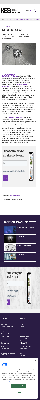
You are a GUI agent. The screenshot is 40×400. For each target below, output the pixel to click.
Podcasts (3, 331)
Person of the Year (5, 351)
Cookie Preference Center (19, 391)
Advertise (22, 353)
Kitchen (22, 324)
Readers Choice (4, 346)
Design (21, 329)
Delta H (18, 84)
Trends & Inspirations (6, 336)
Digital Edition (23, 348)
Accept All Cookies (19, 386)
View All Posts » (5, 322)
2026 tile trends (28, 19)
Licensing (22, 355)
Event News (4, 329)
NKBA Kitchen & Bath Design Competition (8, 354)
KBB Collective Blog (6, 333)
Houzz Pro (9, 19)
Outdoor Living (23, 338)
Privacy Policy (6, 381)
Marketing (22, 333)
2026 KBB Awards (18, 19)
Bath (21, 322)
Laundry (22, 331)
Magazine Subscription (25, 346)
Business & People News (7, 326)
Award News (4, 324)
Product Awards (5, 348)
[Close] (35, 361)
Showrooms (23, 340)
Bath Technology (14, 196)
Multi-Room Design (24, 336)
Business (22, 326)
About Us (22, 351)
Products (6, 27)
